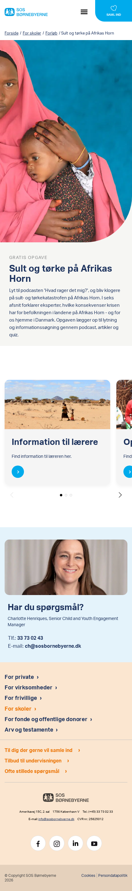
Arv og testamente (29, 729)
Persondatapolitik (112, 875)
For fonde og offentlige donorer (47, 718)
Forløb (51, 33)
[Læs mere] (18, 472)
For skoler (32, 33)
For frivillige (21, 697)
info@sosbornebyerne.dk (56, 819)
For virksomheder (28, 687)
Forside (11, 33)
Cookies (88, 875)
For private (19, 676)
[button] (120, 495)
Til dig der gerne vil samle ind (38, 750)
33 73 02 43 (30, 637)
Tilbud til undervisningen (33, 760)
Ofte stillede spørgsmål (32, 771)
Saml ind (114, 14)
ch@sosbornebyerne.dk (53, 646)
